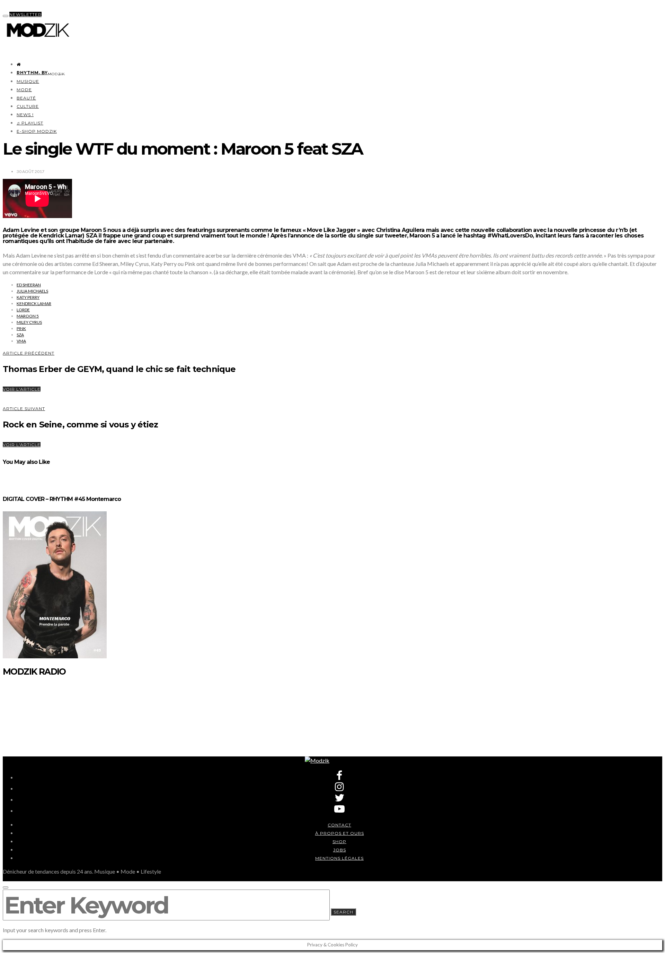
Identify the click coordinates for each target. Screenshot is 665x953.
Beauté (26, 98)
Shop (339, 841)
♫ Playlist (30, 122)
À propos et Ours (339, 833)
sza (20, 334)
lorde (23, 309)
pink (21, 328)
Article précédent (28, 353)
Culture (28, 106)
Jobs (339, 849)
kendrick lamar (34, 303)
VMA (21, 341)
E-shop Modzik (37, 131)
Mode (24, 89)
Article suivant (24, 408)
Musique (28, 81)
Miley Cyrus (29, 322)
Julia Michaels (32, 291)
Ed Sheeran (29, 284)
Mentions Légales (339, 858)
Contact (339, 825)
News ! (25, 114)
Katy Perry (28, 297)
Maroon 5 (28, 316)
